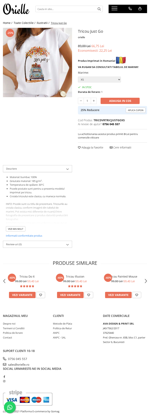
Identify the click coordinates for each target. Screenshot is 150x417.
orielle (81, 37)
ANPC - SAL (59, 337)
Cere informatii (121, 147)
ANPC (56, 333)
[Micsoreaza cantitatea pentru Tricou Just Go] (81, 101)
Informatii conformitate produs (24, 235)
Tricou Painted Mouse (123, 276)
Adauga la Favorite (92, 147)
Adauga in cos (120, 101)
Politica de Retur (62, 328)
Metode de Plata (62, 323)
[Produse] (115, 10)
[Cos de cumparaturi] (140, 9)
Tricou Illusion (75, 276)
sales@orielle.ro (18, 364)
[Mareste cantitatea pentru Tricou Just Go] (94, 101)
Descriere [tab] (11, 168)
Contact (7, 337)
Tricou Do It (27, 276)
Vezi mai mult (15, 228)
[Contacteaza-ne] (130, 9)
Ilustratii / (43, 23)
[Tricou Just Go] (37, 62)
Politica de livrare (13, 333)
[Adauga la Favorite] (40, 295)
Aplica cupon (135, 110)
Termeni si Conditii (13, 328)
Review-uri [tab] (14, 244)
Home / (8, 23)
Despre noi (9, 323)
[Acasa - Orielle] (16, 9)
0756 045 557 (17, 359)
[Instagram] (4, 381)
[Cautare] (99, 9)
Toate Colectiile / (25, 23)
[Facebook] (4, 376)
